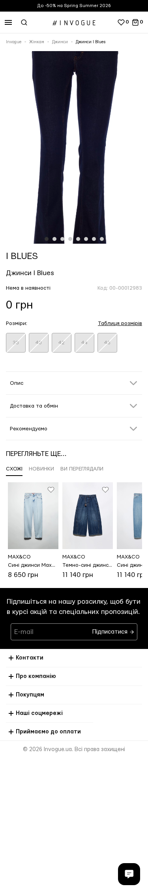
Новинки (41, 469)
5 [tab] (78, 239)
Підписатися (110, 630)
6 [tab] (86, 239)
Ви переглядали (81, 469)
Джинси (60, 42)
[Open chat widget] (129, 874)
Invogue (13, 42)
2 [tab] (54, 239)
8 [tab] (102, 239)
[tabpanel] (74, 149)
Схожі (14, 469)
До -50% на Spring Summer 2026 (74, 6)
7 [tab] (94, 239)
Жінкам (36, 42)
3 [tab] (62, 239)
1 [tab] (47, 239)
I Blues (22, 256)
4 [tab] (70, 239)
